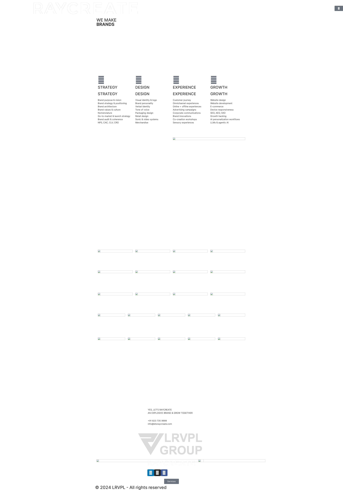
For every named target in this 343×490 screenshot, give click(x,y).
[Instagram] (157, 472)
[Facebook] (164, 472)
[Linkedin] (150, 472)
